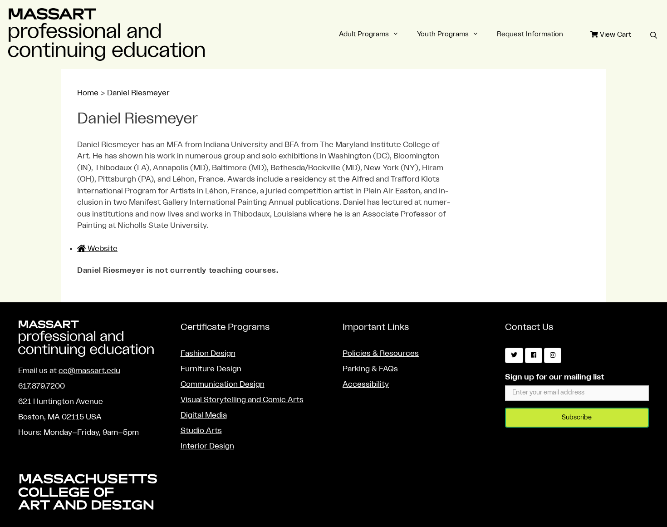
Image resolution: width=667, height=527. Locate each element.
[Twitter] (514, 355)
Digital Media (204, 415)
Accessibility (366, 384)
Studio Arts (201, 430)
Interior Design (207, 446)
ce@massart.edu (89, 370)
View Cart (614, 34)
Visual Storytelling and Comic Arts (242, 400)
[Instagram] (552, 355)
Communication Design (223, 384)
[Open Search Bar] (653, 35)
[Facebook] (533, 355)
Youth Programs (443, 34)
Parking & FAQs (370, 369)
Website (102, 248)
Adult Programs (364, 34)
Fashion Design (208, 353)
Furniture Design (211, 369)
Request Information (530, 34)
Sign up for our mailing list (554, 377)
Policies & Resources (381, 353)
